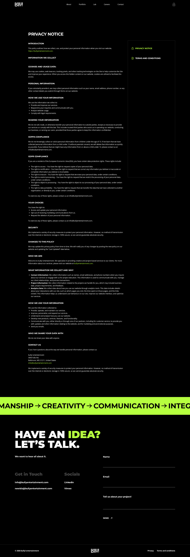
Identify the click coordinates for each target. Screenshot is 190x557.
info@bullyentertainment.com (40, 363)
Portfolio (82, 4)
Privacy (151, 550)
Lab (94, 4)
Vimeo (67, 488)
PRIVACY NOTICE (143, 48)
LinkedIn (69, 482)
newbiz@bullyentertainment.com (33, 488)
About (68, 4)
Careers (107, 4)
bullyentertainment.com (83, 263)
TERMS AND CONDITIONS (148, 58)
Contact (121, 4)
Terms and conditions (166, 550)
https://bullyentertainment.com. (40, 51)
